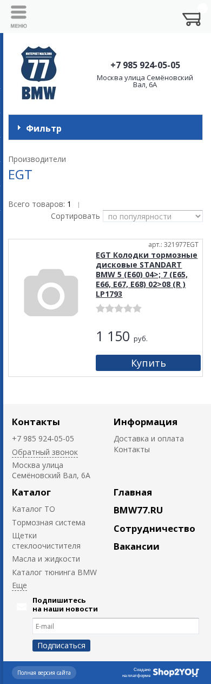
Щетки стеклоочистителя (46, 540)
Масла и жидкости (46, 558)
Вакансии (137, 546)
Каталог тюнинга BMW (54, 572)
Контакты (36, 421)
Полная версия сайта (44, 672)
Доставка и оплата (149, 438)
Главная (133, 492)
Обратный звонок (45, 452)
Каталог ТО (33, 509)
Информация (145, 421)
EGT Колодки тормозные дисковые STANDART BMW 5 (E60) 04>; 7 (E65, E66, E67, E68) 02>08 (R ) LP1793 (146, 274)
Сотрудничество (154, 528)
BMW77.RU (138, 510)
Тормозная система (48, 522)
